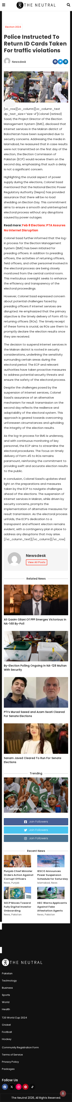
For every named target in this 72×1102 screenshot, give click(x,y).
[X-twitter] (12, 1087)
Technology (9, 980)
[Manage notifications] (63, 1093)
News (7, 882)
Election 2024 (13, 26)
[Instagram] (19, 1087)
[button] (55, 61)
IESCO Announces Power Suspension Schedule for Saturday (52, 875)
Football (7, 1032)
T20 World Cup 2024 (14, 1017)
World (5, 1002)
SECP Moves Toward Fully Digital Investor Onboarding (17, 906)
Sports (6, 995)
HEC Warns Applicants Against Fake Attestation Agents (52, 906)
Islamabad (43, 882)
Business (7, 988)
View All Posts (36, 562)
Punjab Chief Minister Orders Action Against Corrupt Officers (18, 875)
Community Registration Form (20, 1047)
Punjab (15, 882)
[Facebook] (5, 1087)
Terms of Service (12, 1054)
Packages (8, 1069)
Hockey (6, 1039)
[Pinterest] (25, 1087)
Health (6, 1009)
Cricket (6, 1025)
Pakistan (16, 914)
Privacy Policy (10, 1062)
